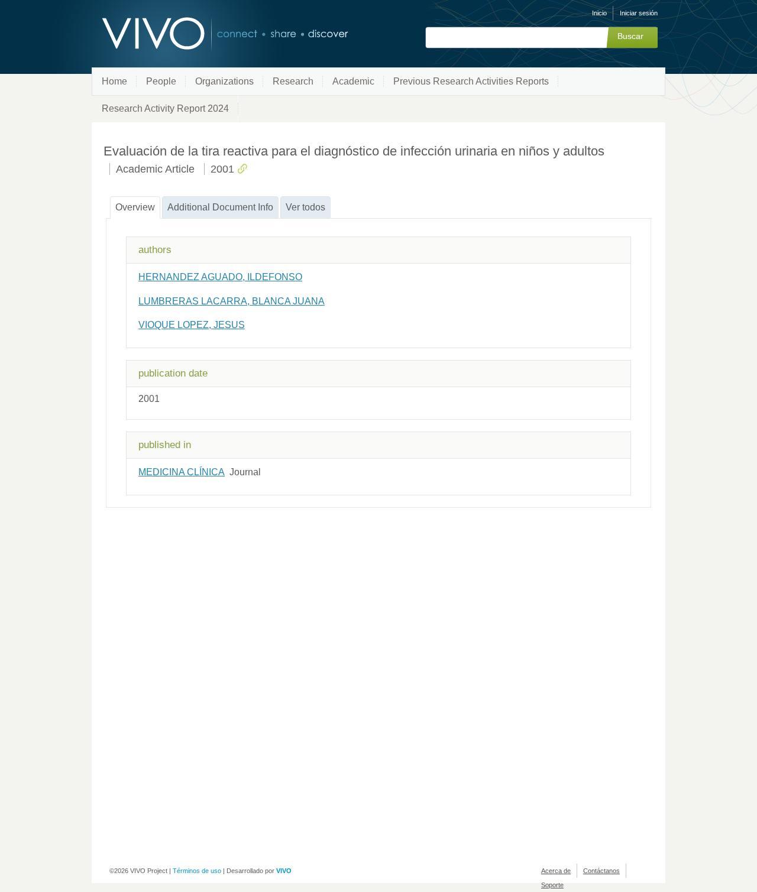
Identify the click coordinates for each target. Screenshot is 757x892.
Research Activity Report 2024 (165, 108)
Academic (353, 81)
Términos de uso (197, 870)
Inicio (599, 13)
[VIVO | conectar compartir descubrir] (206, 34)
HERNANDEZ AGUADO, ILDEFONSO (220, 277)
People (161, 81)
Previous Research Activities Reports (471, 81)
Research (293, 81)
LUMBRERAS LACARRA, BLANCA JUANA (231, 301)
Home (114, 81)
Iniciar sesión (639, 13)
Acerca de (556, 870)
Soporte (552, 884)
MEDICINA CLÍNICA (181, 472)
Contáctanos (601, 870)
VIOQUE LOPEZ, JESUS (191, 325)
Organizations (224, 81)
